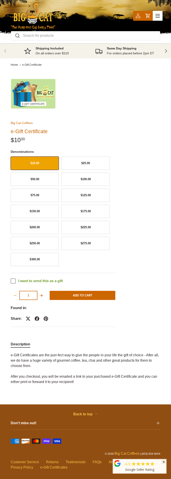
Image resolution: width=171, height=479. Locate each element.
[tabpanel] (85, 369)
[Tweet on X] (28, 318)
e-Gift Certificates (53, 467)
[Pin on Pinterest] (45, 318)
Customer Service (25, 462)
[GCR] (117, 463)
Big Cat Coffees (22, 123)
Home (14, 64)
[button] (148, 16)
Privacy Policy (22, 467)
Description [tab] (20, 344)
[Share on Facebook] (37, 318)
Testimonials (76, 462)
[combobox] (85, 35)
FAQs (97, 462)
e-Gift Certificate (32, 64)
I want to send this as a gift (40, 281)
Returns (52, 462)
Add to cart (82, 295)
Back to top (83, 414)
